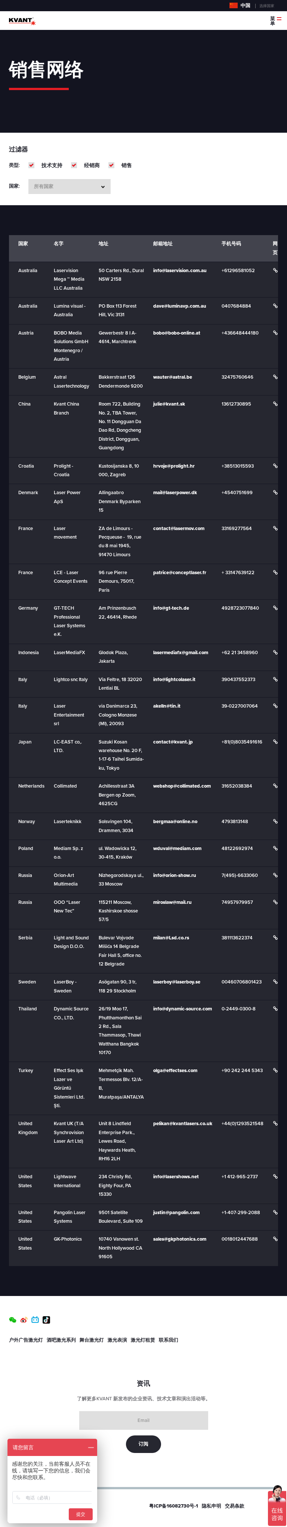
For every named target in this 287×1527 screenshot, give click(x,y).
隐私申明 (211, 1506)
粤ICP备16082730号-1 (173, 1506)
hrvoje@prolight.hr (174, 466)
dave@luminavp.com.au (179, 306)
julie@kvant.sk (169, 404)
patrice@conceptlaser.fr (179, 573)
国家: (14, 186)
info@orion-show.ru (174, 875)
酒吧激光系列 (61, 1340)
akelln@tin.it (166, 706)
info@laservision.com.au (180, 271)
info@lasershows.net (176, 1177)
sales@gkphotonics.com (179, 1239)
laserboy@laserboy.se (176, 982)
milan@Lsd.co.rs (171, 938)
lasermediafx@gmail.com (180, 653)
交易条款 (234, 1506)
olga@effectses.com (175, 1071)
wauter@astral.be (172, 377)
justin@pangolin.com (176, 1213)
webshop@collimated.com (182, 786)
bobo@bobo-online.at (176, 333)
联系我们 (168, 1340)
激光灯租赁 (143, 1340)
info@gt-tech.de (171, 608)
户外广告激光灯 (26, 1340)
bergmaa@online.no (175, 822)
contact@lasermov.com (178, 529)
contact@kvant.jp (173, 742)
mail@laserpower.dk (175, 493)
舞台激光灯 (92, 1340)
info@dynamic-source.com (182, 1009)
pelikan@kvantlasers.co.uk (182, 1124)
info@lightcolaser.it (174, 680)
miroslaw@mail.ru (172, 902)
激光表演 (117, 1340)
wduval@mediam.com (177, 849)
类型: (14, 165)
